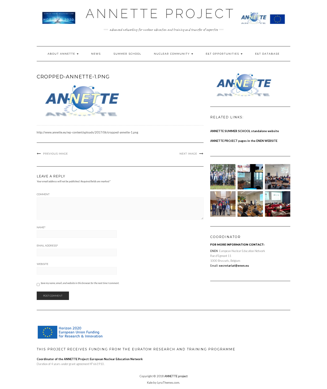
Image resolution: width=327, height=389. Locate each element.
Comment (43, 194)
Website (42, 264)
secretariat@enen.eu (234, 265)
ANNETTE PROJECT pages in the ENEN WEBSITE (243, 141)
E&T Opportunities (223, 53)
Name (41, 227)
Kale (150, 382)
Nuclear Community (172, 53)
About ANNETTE (62, 53)
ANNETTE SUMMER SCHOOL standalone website (244, 131)
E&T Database (267, 53)
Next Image (188, 153)
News (96, 53)
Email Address (47, 245)
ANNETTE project (176, 376)
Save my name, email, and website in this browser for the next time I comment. (80, 283)
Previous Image (55, 153)
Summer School (127, 53)
